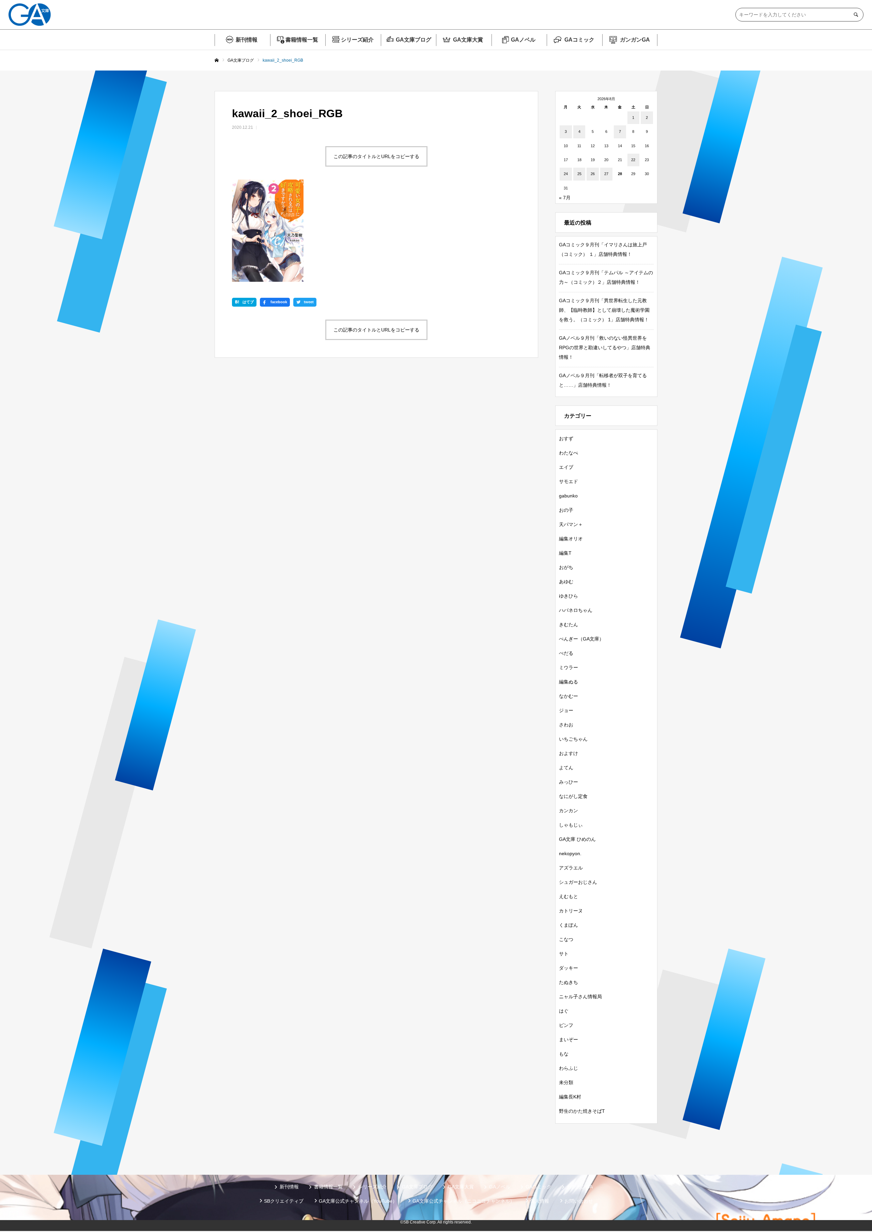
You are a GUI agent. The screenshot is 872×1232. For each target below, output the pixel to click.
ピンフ (566, 1025)
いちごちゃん (573, 739)
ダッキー (568, 968)
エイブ (566, 467)
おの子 (566, 510)
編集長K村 (570, 1096)
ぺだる (566, 653)
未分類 (566, 1082)
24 (566, 174)
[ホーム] (217, 60)
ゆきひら (568, 596)
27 (606, 174)
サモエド (568, 481)
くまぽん (568, 925)
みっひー (568, 782)
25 (579, 174)
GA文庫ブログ (413, 40)
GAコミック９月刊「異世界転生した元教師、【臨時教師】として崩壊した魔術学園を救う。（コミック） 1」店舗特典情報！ (604, 310)
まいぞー (568, 1039)
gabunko (568, 495)
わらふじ (568, 1068)
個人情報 (539, 1201)
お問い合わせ (578, 1201)
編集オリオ (571, 538)
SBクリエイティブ (283, 1201)
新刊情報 (247, 40)
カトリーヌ (571, 910)
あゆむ (566, 581)
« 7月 (565, 197)
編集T (565, 553)
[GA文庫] (30, 14)
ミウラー (568, 667)
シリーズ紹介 (357, 40)
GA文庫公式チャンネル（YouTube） (358, 1201)
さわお (566, 724)
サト (564, 953)
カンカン (568, 810)
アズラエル (571, 868)
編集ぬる (568, 681)
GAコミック (579, 40)
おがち (566, 567)
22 (633, 160)
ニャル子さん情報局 (580, 996)
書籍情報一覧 (301, 40)
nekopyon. (570, 853)
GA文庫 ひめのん (577, 839)
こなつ (566, 939)
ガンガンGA (635, 40)
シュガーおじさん (578, 882)
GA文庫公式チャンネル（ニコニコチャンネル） (463, 1201)
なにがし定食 (573, 796)
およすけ (568, 753)
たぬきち (568, 982)
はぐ (564, 1011)
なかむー (568, 696)
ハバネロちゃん (575, 610)
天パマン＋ (571, 524)
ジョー (566, 710)
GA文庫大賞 (468, 40)
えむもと (568, 896)
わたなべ (568, 453)
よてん (566, 767)
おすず (566, 438)
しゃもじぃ (571, 825)
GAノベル (523, 40)
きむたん (568, 624)
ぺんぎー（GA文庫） (581, 639)
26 (593, 174)
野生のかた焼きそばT (582, 1111)
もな (564, 1054)
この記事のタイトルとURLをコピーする (376, 156)
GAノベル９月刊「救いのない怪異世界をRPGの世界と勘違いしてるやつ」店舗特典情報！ (604, 347)
